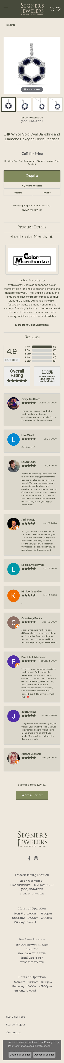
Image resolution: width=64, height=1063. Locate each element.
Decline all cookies (20, 1054)
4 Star (28, 350)
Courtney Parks (32, 618)
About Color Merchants (32, 237)
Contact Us (13, 1032)
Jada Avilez (29, 712)
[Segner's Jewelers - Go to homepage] (32, 839)
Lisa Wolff (28, 435)
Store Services (15, 1017)
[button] (52, 9)
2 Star (28, 357)
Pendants (10, 25)
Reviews (32, 337)
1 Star (28, 361)
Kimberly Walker (32, 591)
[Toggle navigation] (6, 9)
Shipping (18, 193)
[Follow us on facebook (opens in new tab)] (29, 858)
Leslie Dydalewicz (33, 565)
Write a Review (32, 795)
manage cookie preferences (34, 1046)
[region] (32, 65)
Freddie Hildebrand (34, 657)
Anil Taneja (28, 520)
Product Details (32, 227)
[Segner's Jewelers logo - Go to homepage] (32, 9)
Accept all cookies (44, 1054)
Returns (46, 193)
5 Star (28, 347)
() (54, 347)
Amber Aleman (31, 754)
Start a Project (15, 1024)
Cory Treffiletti (31, 399)
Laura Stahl (29, 462)
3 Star (28, 354)
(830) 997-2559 (32, 121)
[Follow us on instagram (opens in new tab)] (36, 858)
